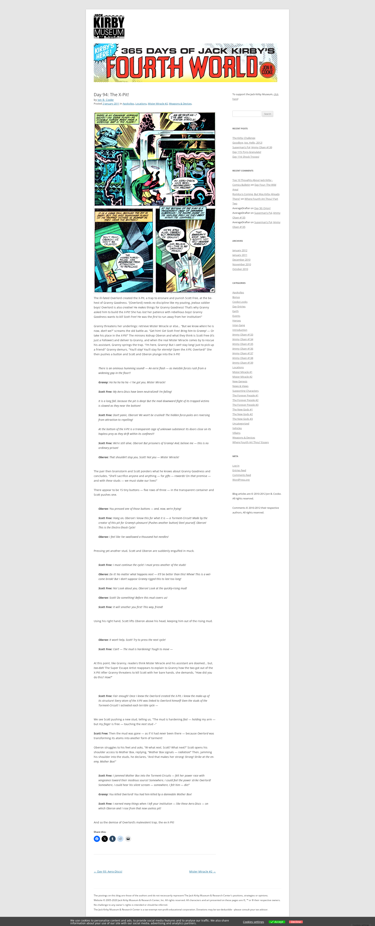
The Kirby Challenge (243, 138)
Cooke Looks (239, 302)
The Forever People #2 (245, 400)
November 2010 (241, 264)
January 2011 (239, 255)
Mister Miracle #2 (158, 103)
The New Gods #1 (242, 409)
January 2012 (239, 250)
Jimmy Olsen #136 (242, 348)
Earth (235, 311)
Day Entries (239, 306)
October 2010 (240, 269)
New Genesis (239, 381)
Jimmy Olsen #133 (242, 334)
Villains (236, 433)
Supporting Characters (245, 390)
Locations (141, 103)
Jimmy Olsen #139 (242, 362)
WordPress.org (241, 479)
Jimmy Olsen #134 (242, 339)
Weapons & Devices (180, 103)
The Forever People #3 (245, 405)
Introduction (239, 330)
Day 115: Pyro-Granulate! (246, 152)
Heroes (236, 320)
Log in (235, 465)
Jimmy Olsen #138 (242, 358)
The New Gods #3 (242, 419)
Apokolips (128, 103)
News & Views (240, 386)
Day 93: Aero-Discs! (108, 871)
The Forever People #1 (245, 395)
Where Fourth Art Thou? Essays (250, 442)
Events (236, 316)
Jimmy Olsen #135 (242, 344)
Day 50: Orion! (262, 208)
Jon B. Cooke (106, 100)
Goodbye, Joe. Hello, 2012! (247, 142)
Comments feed (241, 475)
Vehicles (237, 428)
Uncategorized (240, 423)
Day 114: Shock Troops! (245, 156)
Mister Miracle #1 (242, 372)
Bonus (236, 297)
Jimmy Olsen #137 (242, 353)
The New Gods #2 (242, 414)
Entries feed (239, 470)
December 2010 (241, 259)
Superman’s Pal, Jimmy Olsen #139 (252, 147)
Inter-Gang (238, 325)
